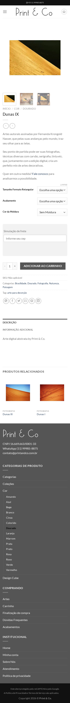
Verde (9, 564)
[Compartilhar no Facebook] (12, 301)
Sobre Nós (9, 661)
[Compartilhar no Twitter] (19, 301)
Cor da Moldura (11, 212)
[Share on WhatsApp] (6, 301)
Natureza (54, 283)
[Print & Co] (34, 11)
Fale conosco (40, 173)
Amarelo (11, 496)
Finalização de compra (16, 612)
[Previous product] (12, 126)
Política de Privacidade (16, 693)
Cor (16, 108)
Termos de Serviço (37, 693)
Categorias (9, 476)
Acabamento (9, 201)
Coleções (8, 483)
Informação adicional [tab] (18, 329)
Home (6, 647)
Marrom (10, 538)
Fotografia (43, 283)
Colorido (11, 522)
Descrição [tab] (9, 322)
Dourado (29, 108)
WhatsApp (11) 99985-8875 (20, 448)
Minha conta (10, 654)
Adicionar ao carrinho (43, 266)
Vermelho (11, 569)
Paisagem (8, 287)
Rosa (8, 554)
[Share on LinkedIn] (38, 301)
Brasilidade (20, 283)
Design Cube (10, 578)
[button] (5, 11)
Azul (8, 501)
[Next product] (6, 126)
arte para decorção (17, 292)
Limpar (63, 185)
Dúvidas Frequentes (15, 620)
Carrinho (8, 606)
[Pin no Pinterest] (32, 301)
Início (7, 108)
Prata (9, 543)
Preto (9, 549)
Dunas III (8, 414)
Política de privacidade (17, 675)
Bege (8, 507)
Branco (10, 512)
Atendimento (11, 668)
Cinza (9, 517)
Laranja (10, 533)
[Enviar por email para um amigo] (25, 301)
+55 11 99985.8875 (36, 3)
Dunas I (41, 414)
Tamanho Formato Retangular (18, 189)
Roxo (9, 559)
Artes (6, 599)
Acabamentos (11, 627)
